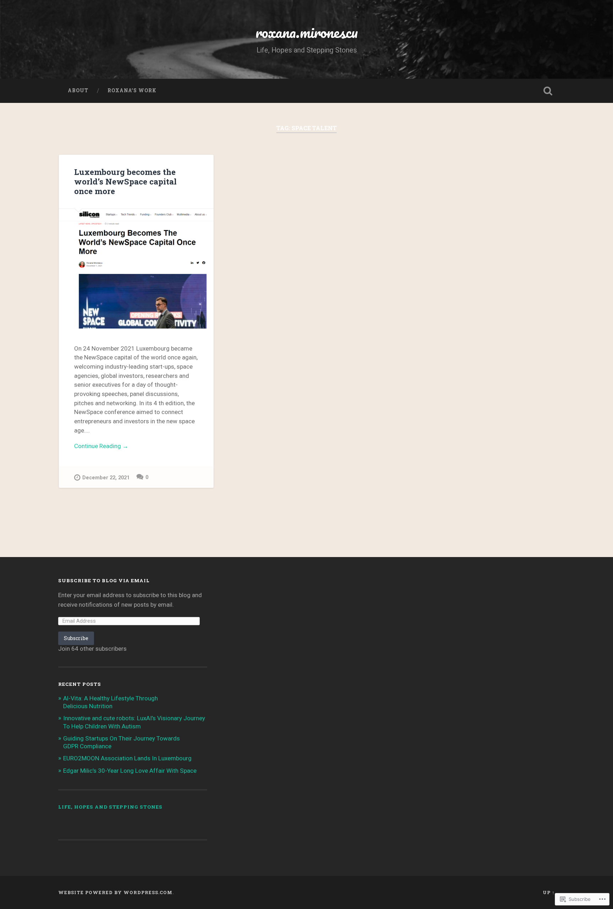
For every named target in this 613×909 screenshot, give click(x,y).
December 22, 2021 (105, 478)
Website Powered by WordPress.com (115, 892)
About (78, 90)
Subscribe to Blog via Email (104, 580)
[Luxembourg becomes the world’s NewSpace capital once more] (136, 269)
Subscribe (76, 638)
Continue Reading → (101, 446)
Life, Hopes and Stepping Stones (110, 807)
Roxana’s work (131, 90)
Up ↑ (549, 892)
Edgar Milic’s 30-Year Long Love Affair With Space (130, 770)
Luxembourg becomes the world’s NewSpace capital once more (125, 181)
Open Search (548, 91)
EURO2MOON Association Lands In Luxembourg (127, 758)
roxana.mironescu (306, 31)
